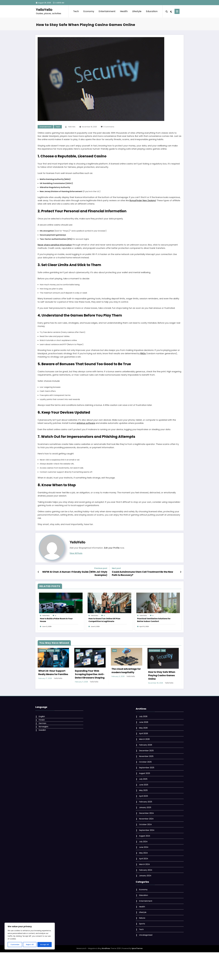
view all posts (76, 553)
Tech (76, 11)
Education (152, 11)
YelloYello (44, 9)
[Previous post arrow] (38, 572)
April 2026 (143, 733)
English (42, 716)
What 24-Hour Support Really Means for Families (53, 672)
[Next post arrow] (180, 572)
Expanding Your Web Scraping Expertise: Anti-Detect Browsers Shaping (89, 674)
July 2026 (143, 716)
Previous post (100, 568)
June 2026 (143, 722)
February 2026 (145, 745)
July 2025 (143, 779)
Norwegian (43, 726)
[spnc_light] (171, 11)
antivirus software (86, 423)
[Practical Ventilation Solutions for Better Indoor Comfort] (158, 602)
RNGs (143, 353)
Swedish (42, 730)
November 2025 (146, 756)
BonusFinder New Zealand (143, 200)
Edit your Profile (111, 548)
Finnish (42, 720)
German (42, 723)
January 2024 (145, 875)
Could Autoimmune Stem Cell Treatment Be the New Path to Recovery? (142, 573)
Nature (142, 918)
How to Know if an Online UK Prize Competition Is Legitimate (104, 620)
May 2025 (143, 790)
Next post (116, 568)
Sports (142, 923)
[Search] (167, 11)
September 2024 (146, 830)
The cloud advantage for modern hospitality (126, 670)
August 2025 (144, 773)
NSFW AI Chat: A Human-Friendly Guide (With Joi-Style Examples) (74, 573)
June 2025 (143, 784)
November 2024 (146, 818)
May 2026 (143, 728)
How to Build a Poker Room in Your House (56, 620)
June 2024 (143, 847)
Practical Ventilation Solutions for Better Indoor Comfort (154, 620)
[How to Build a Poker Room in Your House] (61, 602)
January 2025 (145, 807)
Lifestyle (136, 11)
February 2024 (145, 870)
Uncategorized (145, 935)
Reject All (30, 944)
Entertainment (107, 11)
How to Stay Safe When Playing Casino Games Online (161, 675)
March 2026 (144, 739)
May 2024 (143, 853)
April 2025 (143, 796)
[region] (30, 936)
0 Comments (108, 127)
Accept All (44, 944)
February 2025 (145, 801)
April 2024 (143, 858)
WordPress (106, 948)
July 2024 (143, 841)
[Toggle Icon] (177, 11)
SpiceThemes (137, 948)
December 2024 (146, 813)
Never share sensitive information (55, 244)
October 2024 (145, 824)
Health (124, 11)
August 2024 (144, 836)
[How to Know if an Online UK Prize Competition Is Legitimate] (109, 602)
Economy (88, 11)
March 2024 (144, 864)
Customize (14, 944)
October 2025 (145, 762)
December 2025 (146, 750)
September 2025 (146, 767)
